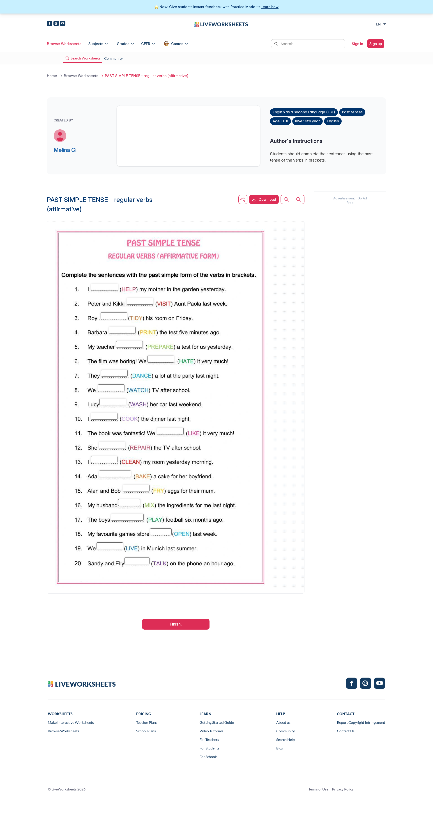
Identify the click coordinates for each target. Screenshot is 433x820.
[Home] (221, 24)
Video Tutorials (211, 731)
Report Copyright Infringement (361, 722)
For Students (209, 748)
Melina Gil (66, 150)
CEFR (145, 43)
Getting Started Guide (217, 722)
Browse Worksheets (64, 43)
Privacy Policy (343, 789)
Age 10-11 (280, 121)
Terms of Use (318, 789)
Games (177, 43)
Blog (279, 748)
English (333, 121)
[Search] (276, 43)
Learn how (270, 7)
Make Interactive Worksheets (71, 722)
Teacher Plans (146, 722)
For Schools (208, 756)
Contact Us (346, 731)
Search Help (285, 739)
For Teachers (209, 739)
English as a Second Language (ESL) (304, 112)
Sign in (357, 43)
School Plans (146, 731)
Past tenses (352, 112)
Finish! (176, 624)
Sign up (375, 43)
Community (285, 731)
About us (283, 722)
